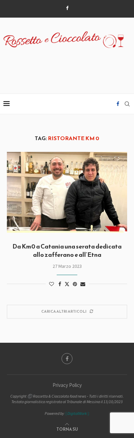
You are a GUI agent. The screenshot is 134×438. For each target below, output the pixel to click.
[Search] (127, 104)
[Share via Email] (82, 284)
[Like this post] (51, 284)
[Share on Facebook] (59, 284)
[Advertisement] (68, 67)
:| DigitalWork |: (77, 413)
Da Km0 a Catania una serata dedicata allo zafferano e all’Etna (67, 250)
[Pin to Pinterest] (75, 284)
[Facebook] (67, 8)
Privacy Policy (67, 385)
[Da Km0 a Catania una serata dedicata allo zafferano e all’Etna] (67, 192)
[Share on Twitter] (67, 284)
